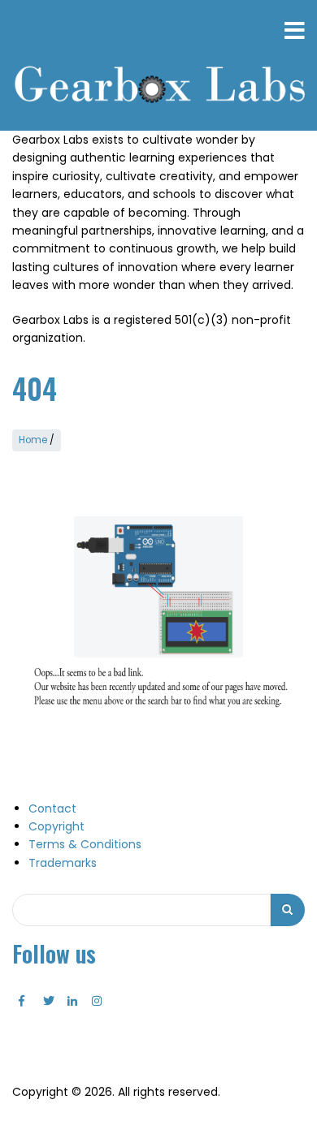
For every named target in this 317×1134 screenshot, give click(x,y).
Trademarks (62, 863)
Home (33, 439)
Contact (52, 808)
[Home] (158, 86)
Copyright (56, 826)
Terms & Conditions (84, 844)
